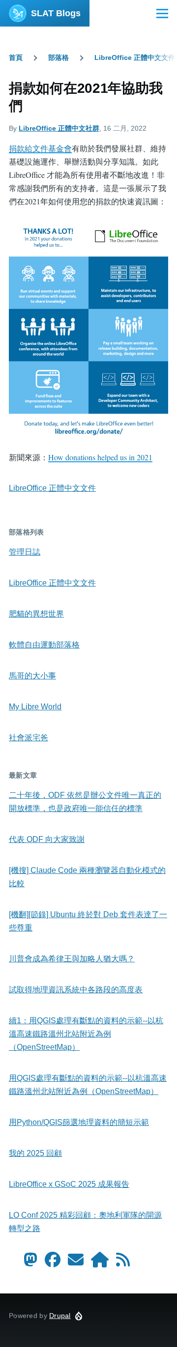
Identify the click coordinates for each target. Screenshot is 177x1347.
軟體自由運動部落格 (44, 645)
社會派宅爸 (28, 737)
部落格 (58, 57)
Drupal (60, 1315)
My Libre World (35, 706)
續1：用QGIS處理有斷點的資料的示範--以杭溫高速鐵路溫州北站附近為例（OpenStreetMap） (86, 1033)
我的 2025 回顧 (35, 1153)
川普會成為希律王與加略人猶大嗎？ (72, 958)
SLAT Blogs (56, 13)
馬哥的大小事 (32, 676)
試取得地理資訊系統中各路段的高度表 (76, 989)
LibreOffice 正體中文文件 (134, 57)
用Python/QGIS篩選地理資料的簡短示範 (79, 1122)
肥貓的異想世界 (36, 614)
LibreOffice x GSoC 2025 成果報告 (69, 1184)
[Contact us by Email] (76, 1263)
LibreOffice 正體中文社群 (59, 128)
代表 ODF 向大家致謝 (47, 839)
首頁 (16, 57)
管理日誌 (24, 552)
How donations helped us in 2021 (100, 457)
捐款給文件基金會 (40, 148)
